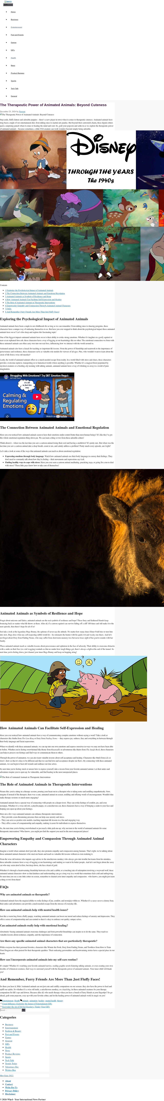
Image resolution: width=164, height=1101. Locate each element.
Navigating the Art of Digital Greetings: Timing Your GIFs (26, 1006)
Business (14, 20)
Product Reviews (17, 73)
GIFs (13, 50)
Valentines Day (12, 1066)
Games (13, 43)
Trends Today (11, 1063)
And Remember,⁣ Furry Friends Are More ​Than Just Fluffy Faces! (32, 311)
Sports (13, 81)
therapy (60, 1000)
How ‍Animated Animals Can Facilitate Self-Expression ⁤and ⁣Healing (33, 299)
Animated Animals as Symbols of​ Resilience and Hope (28, 296)
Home (13, 12)
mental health (50, 1000)
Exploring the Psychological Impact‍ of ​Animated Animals (29, 290)
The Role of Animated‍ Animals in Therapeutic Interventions (30, 302)
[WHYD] (8, 2)
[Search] (23, 1010)
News (13, 66)
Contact (9, 1084)
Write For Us (11, 1087)
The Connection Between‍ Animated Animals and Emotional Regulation (35, 293)
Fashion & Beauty (13, 1030)
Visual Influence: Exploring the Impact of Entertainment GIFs (27, 1003)
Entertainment (16, 27)
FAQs (8, 308)
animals (25, 1000)
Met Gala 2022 (6, 1075)
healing (41, 1000)
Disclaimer (10, 1094)
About (8, 1080)
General (14, 96)
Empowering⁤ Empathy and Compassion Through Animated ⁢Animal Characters (37, 305)
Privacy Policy (12, 1090)
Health (13, 58)
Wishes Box (10, 1070)
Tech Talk (14, 89)
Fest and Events (17, 35)
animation (33, 1000)
